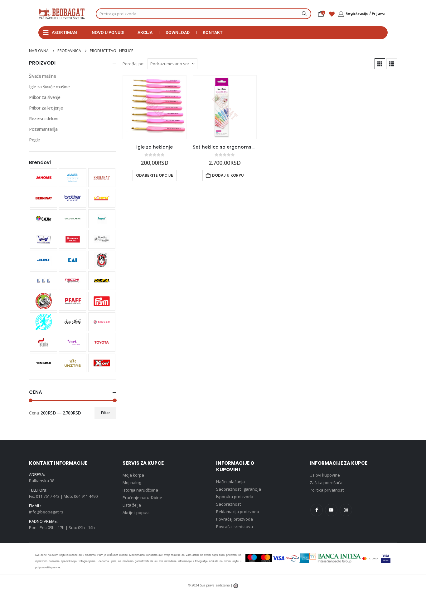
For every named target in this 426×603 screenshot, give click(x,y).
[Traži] (303, 13)
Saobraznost (228, 504)
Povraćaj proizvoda (234, 519)
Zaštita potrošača (326, 482)
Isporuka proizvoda (234, 496)
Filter (105, 412)
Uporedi (176, 85)
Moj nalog (132, 482)
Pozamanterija (43, 129)
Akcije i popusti (137, 512)
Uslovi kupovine (325, 475)
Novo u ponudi (108, 32)
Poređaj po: (133, 63)
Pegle (34, 140)
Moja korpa (133, 475)
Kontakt (213, 32)
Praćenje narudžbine (142, 497)
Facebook (316, 510)
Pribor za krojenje (46, 108)
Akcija (145, 32)
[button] (380, 63)
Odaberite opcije (154, 175)
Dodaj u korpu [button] (228, 175)
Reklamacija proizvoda (237, 511)
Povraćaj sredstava (234, 526)
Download (178, 32)
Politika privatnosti (327, 490)
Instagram (346, 510)
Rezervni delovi (43, 118)
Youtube (331, 510)
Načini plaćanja (230, 481)
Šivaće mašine (42, 76)
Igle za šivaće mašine (49, 87)
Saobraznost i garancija (238, 489)
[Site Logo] (61, 13)
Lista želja (132, 505)
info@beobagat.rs (46, 512)
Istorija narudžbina (140, 490)
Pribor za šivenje (45, 97)
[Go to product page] (154, 107)
